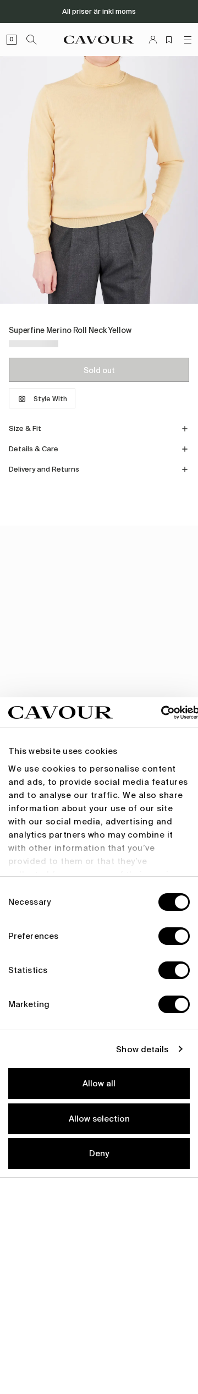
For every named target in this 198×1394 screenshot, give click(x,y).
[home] (99, 39)
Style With (50, 399)
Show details (142, 1049)
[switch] (174, 936)
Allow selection (99, 1119)
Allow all (99, 1084)
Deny (99, 1153)
